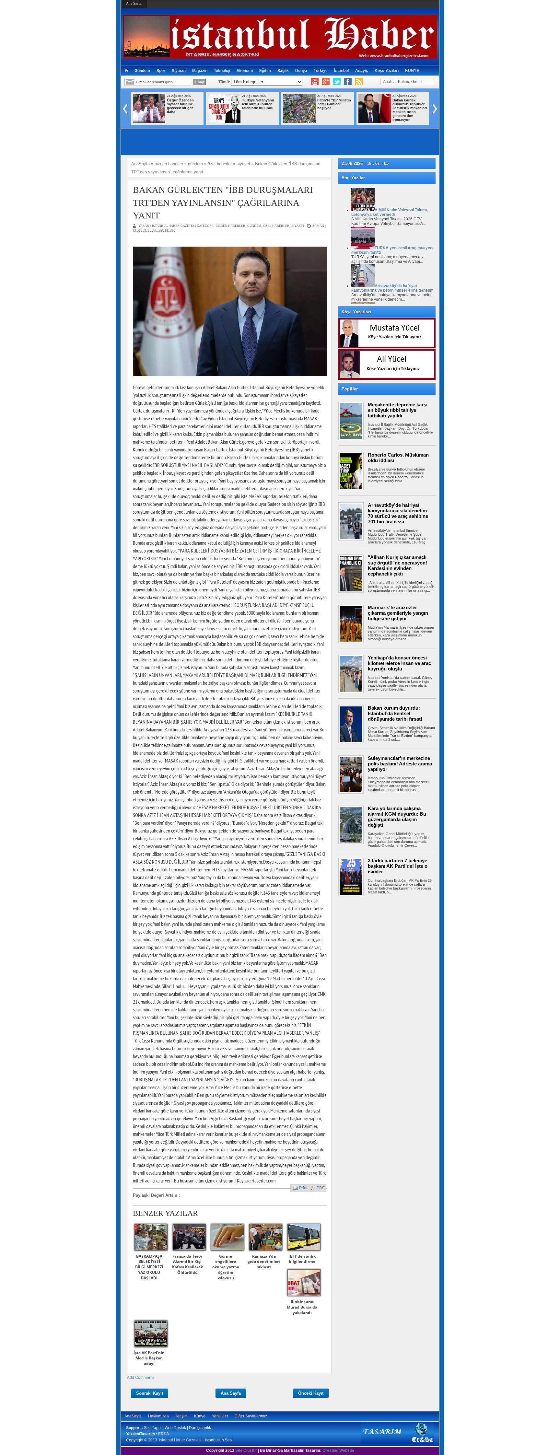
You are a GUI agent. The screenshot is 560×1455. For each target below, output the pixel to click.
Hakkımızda (158, 1416)
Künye (199, 1416)
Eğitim (265, 70)
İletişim (181, 1416)
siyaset (297, 225)
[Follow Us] (337, 82)
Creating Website (338, 1450)
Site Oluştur (246, 1450)
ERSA (163, 1434)
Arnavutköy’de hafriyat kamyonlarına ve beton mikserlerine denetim (392, 288)
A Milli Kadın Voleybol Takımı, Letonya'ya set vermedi (389, 212)
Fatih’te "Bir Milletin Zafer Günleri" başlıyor (334, 104)
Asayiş (361, 70)
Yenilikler (220, 1416)
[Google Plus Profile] (326, 82)
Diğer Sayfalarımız (251, 1416)
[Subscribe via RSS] (359, 82)
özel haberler (276, 225)
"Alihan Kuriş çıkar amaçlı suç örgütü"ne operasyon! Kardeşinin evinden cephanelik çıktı (397, 565)
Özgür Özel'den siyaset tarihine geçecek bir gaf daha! (180, 106)
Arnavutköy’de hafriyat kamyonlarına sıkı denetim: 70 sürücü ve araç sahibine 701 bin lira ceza (398, 513)
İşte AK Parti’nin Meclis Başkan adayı (149, 1358)
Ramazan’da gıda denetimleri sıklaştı (264, 1261)
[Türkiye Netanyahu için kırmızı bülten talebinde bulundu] (224, 121)
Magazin (199, 70)
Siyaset (179, 70)
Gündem (142, 70)
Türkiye (321, 70)
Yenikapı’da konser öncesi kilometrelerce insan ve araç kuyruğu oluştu (399, 663)
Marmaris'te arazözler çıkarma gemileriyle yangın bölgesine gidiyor (398, 613)
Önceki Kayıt (310, 1393)
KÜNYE (412, 70)
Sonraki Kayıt (149, 1393)
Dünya (301, 70)
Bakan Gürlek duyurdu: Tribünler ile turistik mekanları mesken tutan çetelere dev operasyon (409, 110)
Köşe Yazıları (387, 70)
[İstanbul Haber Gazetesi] (280, 56)
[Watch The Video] (315, 82)
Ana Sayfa (134, 3)
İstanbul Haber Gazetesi (180, 1440)
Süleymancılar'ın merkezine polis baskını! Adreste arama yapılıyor (400, 763)
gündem (254, 225)
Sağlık (283, 70)
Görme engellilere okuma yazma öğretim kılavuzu (225, 1267)
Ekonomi (245, 70)
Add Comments (140, 1377)
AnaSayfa (133, 1416)
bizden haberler (230, 225)
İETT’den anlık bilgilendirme (302, 1258)
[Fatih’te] (299, 121)
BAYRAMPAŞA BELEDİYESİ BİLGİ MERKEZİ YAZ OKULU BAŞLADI (149, 1267)
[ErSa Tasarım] (397, 1443)
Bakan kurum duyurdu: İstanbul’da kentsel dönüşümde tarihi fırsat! (395, 713)
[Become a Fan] (348, 82)
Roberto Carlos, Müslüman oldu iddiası (398, 457)
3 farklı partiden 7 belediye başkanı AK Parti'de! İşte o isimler (397, 866)
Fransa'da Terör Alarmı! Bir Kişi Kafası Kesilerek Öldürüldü (187, 1264)
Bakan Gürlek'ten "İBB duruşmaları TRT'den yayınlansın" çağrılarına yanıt (223, 202)
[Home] (126, 71)
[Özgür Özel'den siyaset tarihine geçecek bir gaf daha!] (149, 121)
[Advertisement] (390, 920)
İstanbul (341, 70)
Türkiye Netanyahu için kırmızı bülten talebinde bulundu (258, 104)
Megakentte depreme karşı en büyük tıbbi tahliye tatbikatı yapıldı (397, 410)
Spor (161, 70)
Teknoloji (222, 70)
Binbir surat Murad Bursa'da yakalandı (302, 1307)
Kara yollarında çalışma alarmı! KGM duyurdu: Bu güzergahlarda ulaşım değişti (397, 817)
